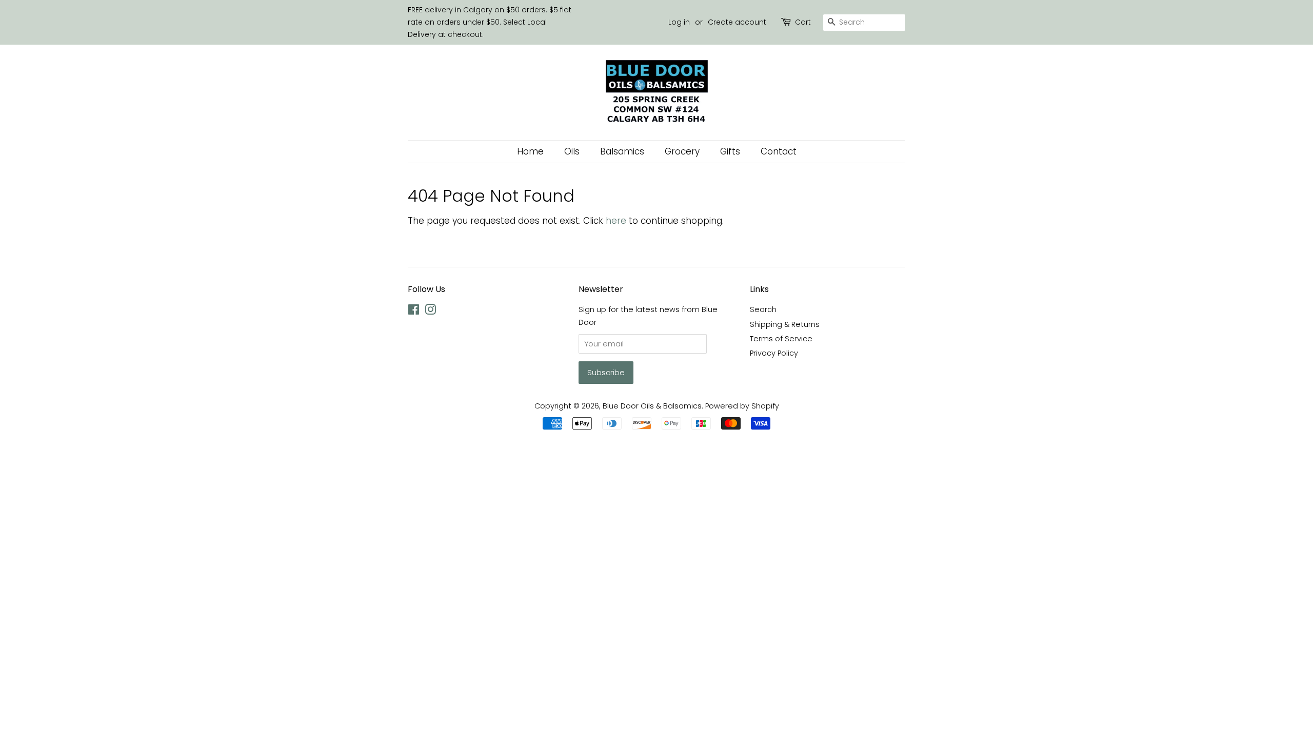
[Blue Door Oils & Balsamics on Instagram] (430, 311)
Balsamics (622, 151)
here (616, 221)
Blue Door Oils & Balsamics (652, 406)
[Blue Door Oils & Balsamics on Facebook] (414, 311)
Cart (803, 22)
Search (763, 309)
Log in (679, 22)
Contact (779, 151)
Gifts (730, 151)
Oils (572, 151)
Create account (737, 22)
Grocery (682, 151)
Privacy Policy (774, 353)
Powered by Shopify (742, 406)
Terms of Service (781, 339)
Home (530, 151)
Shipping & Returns (785, 324)
